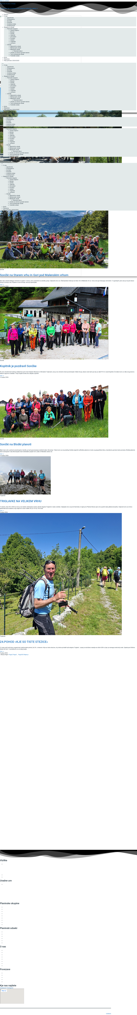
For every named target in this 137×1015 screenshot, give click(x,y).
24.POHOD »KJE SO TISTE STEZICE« (24, 642)
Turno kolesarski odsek (17, 54)
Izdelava (108, 1013)
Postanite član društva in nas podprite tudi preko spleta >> (19, 8)
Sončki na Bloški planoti (15, 444)
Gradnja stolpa (11, 24)
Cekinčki (12, 35)
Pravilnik (9, 22)
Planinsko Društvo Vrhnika (7, 4)
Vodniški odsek (14, 56)
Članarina (7, 59)
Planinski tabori (18, 51)
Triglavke (13, 41)
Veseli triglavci (14, 30)
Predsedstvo (11, 19)
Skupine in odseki (9, 27)
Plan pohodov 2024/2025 (11, 60)
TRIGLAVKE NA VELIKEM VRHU (21, 501)
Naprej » (26, 654)
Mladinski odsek (15, 49)
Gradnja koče (11, 25)
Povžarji (12, 38)
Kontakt (9, 21)
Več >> (2, 284)
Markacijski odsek (15, 48)
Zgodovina (10, 17)
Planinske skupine (12, 29)
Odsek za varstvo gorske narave (19, 52)
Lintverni (12, 43)
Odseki (9, 44)
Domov (6, 14)
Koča (5, 57)
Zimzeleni (13, 37)
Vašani (12, 40)
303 (21, 654)
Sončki (12, 33)
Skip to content (4, 1)
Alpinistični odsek (15, 46)
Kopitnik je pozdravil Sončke (18, 366)
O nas (5, 16)
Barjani (12, 32)
